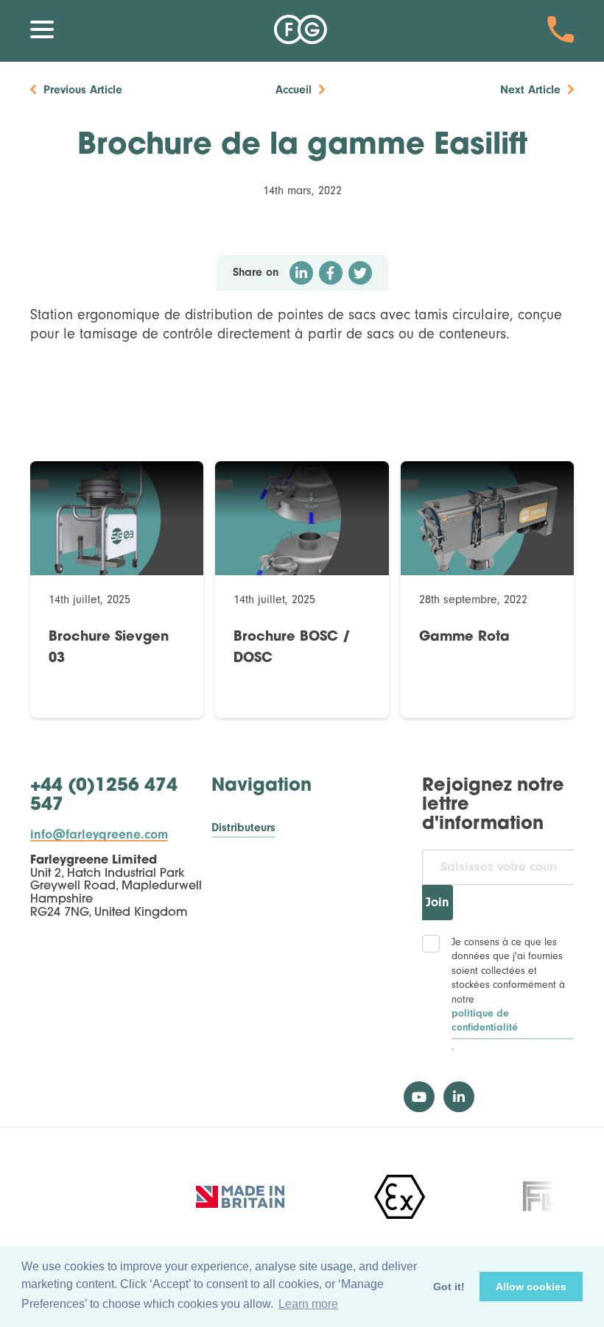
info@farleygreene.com (99, 835)
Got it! (449, 1286)
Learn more (308, 1304)
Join (437, 902)
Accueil (293, 89)
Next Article (530, 89)
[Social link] (419, 1096)
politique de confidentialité (485, 1021)
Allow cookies (531, 1286)
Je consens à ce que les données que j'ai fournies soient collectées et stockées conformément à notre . (508, 994)
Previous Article (82, 89)
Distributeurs (243, 828)
